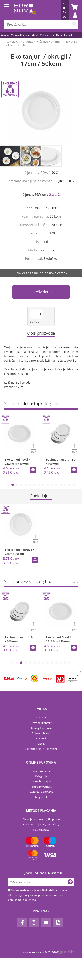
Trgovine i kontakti (20, 35)
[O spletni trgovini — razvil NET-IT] (66, 952)
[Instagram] (34, 922)
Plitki (44, 242)
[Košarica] (74, 7)
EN (64, 12)
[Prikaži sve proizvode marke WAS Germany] (73, 679)
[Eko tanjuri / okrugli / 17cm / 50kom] (41, 110)
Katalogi (41, 738)
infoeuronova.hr (46, 749)
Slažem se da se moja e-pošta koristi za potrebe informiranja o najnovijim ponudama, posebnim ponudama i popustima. (37, 895)
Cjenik (41, 743)
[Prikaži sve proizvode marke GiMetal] (22, 679)
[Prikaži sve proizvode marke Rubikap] (9, 679)
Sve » (74, 582)
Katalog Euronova (41, 728)
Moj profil (41, 797)
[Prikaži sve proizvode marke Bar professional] (60, 679)
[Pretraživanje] (74, 24)
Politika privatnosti (41, 786)
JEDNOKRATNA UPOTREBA (20, 41)
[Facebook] (22, 922)
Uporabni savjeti (64, 35)
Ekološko (50, 258)
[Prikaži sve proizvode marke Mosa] (47, 679)
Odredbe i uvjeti (41, 781)
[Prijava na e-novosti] (70, 882)
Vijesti (35, 35)
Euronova (46, 250)
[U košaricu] (33, 470)
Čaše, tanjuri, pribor (51, 41)
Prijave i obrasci (41, 733)
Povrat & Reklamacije (41, 792)
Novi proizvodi (41, 771)
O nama (5, 35)
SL (64, 3)
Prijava (73, 19)
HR (64, 8)
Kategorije (41, 776)
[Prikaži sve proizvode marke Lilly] (35, 679)
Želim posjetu (47, 35)
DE (64, 16)
